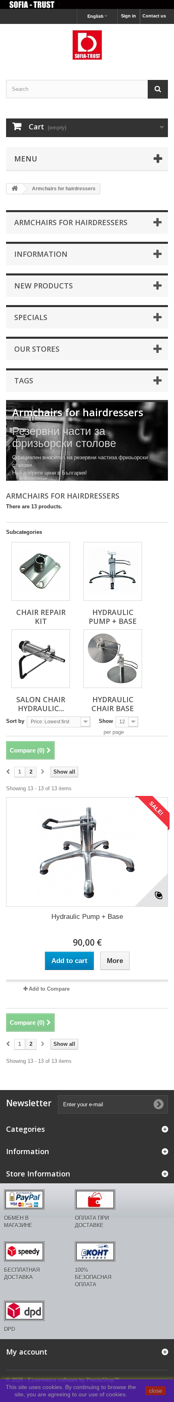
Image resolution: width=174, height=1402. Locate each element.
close (155, 1390)
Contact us (154, 15)
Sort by (15, 721)
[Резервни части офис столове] (87, 45)
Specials (30, 317)
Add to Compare (49, 989)
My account (26, 1352)
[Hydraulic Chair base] (112, 658)
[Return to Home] (14, 189)
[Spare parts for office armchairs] (87, 4)
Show (106, 721)
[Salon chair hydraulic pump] (40, 658)
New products (43, 285)
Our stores (36, 349)
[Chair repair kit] (40, 571)
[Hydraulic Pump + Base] (112, 571)
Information (41, 254)
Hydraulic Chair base (112, 704)
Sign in (128, 15)
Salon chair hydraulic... (40, 704)
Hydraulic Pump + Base (113, 616)
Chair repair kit (41, 616)
